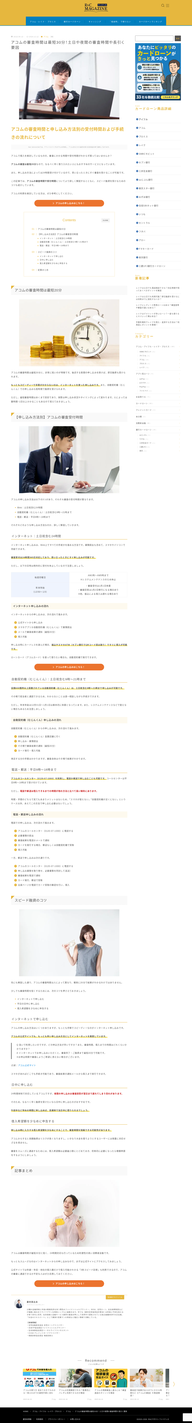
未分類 (140, 417)
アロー (142, 240)
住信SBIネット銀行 (148, 206)
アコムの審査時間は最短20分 (52, 229)
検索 (178, 38)
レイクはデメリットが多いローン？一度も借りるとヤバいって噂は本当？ (157, 315)
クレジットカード (145, 410)
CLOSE (105, 220)
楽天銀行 (143, 257)
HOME (25, 1411)
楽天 (142, 451)
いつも (142, 214)
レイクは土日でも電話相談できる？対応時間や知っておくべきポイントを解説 (158, 289)
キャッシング (95, 21)
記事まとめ (43, 270)
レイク (142, 145)
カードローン (144, 403)
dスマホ (143, 383)
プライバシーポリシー (56, 1419)
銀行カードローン (72, 21)
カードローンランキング (150, 21)
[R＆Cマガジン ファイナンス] (96, 8)
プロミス (143, 137)
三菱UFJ (144, 447)
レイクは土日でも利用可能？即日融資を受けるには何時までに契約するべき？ (158, 298)
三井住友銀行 (145, 171)
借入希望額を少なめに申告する (54, 263)
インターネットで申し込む (51, 256)
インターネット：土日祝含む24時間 (56, 238)
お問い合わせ (75, 1419)
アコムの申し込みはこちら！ (70, 203)
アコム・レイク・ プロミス (43, 21)
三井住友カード (146, 443)
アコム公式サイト (27, 1065)
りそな (143, 439)
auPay (143, 379)
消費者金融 (142, 423)
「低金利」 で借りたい (120, 21)
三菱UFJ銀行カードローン (152, 266)
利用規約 (39, 1419)
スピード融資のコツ (47, 252)
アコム (46, 37)
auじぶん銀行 (146, 180)
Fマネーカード (146, 249)
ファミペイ (144, 391)
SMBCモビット (147, 154)
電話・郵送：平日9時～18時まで (54, 246)
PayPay (143, 387)
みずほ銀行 (144, 197)
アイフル (144, 356)
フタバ (142, 231)
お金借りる (142, 397)
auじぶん (144, 435)
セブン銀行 (144, 162)
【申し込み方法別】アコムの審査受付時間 (58, 234)
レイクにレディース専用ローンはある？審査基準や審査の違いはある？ (157, 306)
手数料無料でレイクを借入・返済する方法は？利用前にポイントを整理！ (158, 323)
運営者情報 (27, 1419)
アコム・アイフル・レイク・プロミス (155, 347)
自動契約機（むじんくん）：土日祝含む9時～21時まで (64, 242)
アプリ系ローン (144, 374)
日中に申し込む (47, 260)
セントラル (144, 223)
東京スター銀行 (147, 188)
